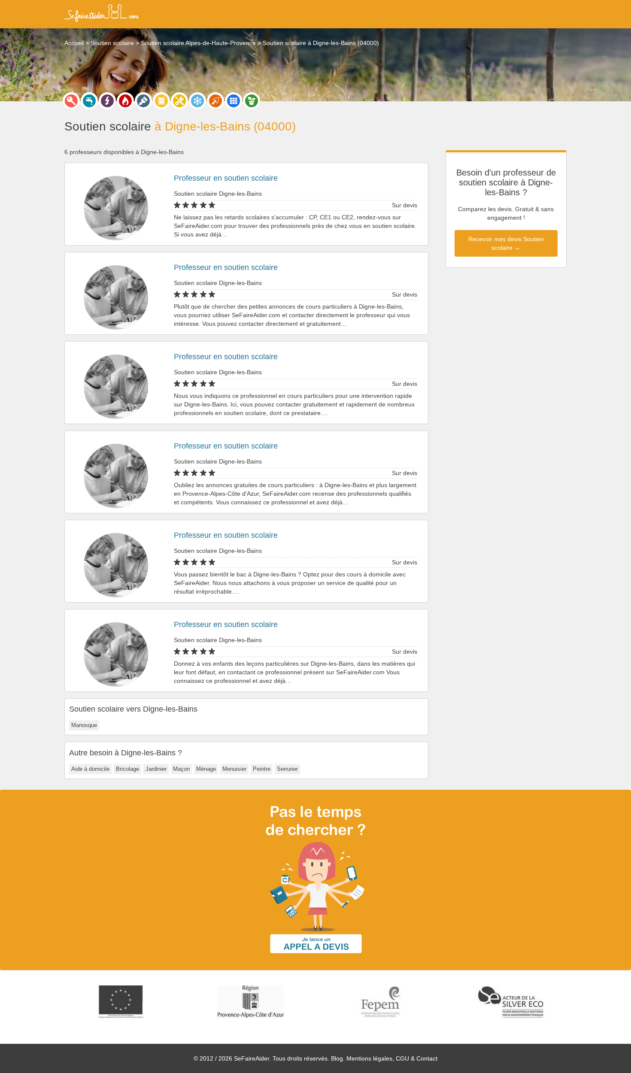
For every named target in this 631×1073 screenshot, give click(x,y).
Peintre (261, 769)
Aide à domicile (90, 769)
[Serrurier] (71, 101)
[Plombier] (89, 101)
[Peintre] (143, 101)
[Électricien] (107, 101)
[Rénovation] (179, 101)
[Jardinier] (251, 101)
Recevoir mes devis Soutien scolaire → (506, 243)
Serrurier (287, 769)
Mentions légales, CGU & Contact (391, 1058)
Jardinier (156, 769)
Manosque (84, 725)
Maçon (181, 769)
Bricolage (127, 769)
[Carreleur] (233, 101)
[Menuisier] (161, 101)
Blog (337, 1058)
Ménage (206, 769)
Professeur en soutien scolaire (226, 178)
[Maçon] (215, 101)
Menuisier (234, 769)
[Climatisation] (197, 101)
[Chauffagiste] (125, 101)
